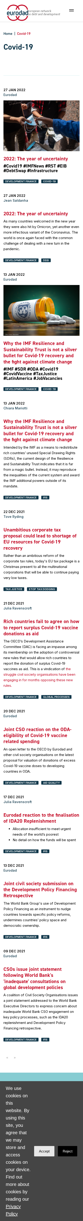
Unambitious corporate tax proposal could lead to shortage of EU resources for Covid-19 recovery (40, 538)
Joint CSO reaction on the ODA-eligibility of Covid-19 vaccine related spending (37, 735)
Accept (44, 1151)
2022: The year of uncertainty (35, 158)
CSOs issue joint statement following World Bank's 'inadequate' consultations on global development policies (34, 978)
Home (7, 33)
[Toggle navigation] (71, 10)
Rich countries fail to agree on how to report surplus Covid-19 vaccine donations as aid (41, 627)
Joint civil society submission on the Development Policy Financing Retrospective (40, 889)
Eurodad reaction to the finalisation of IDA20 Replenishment (41, 818)
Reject (67, 1151)
